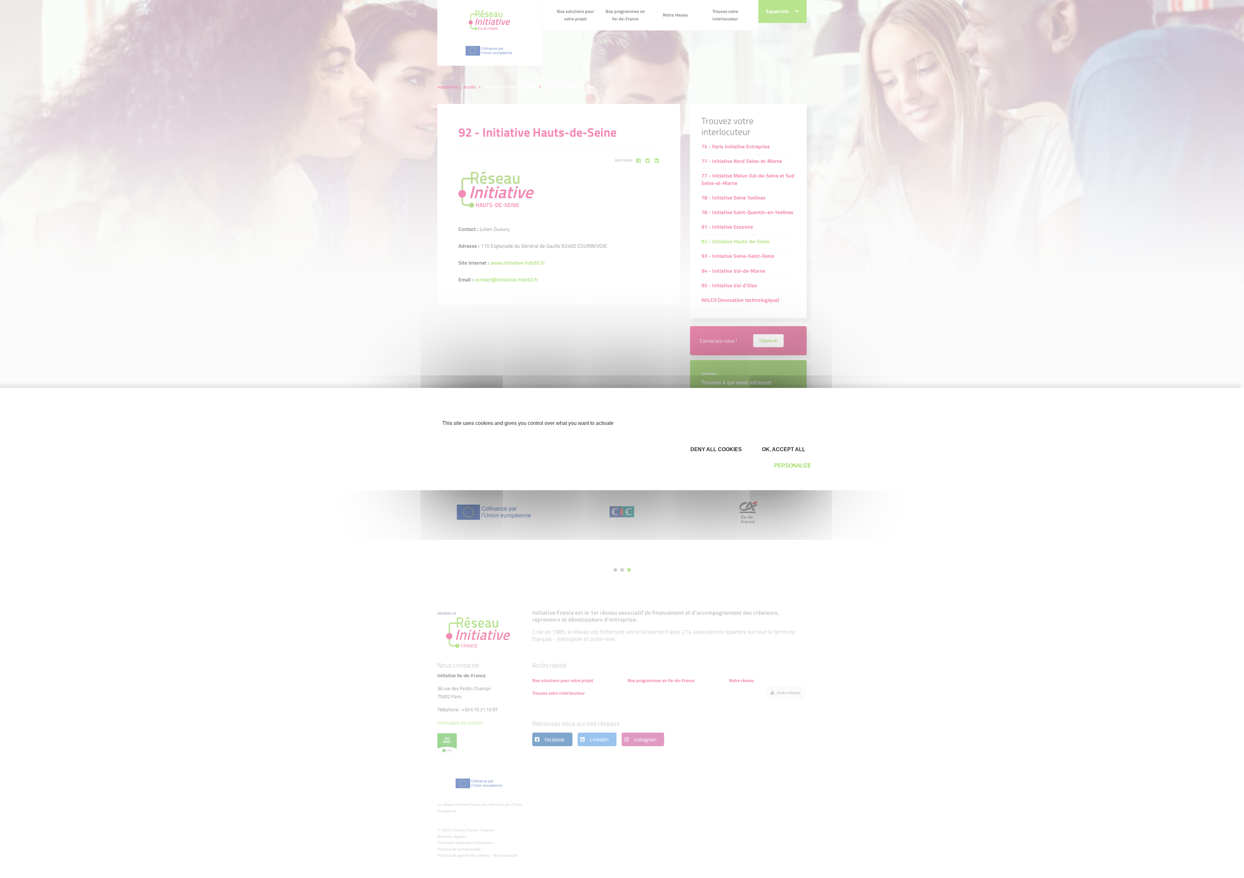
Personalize (792, 465)
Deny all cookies (715, 449)
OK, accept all (783, 449)
